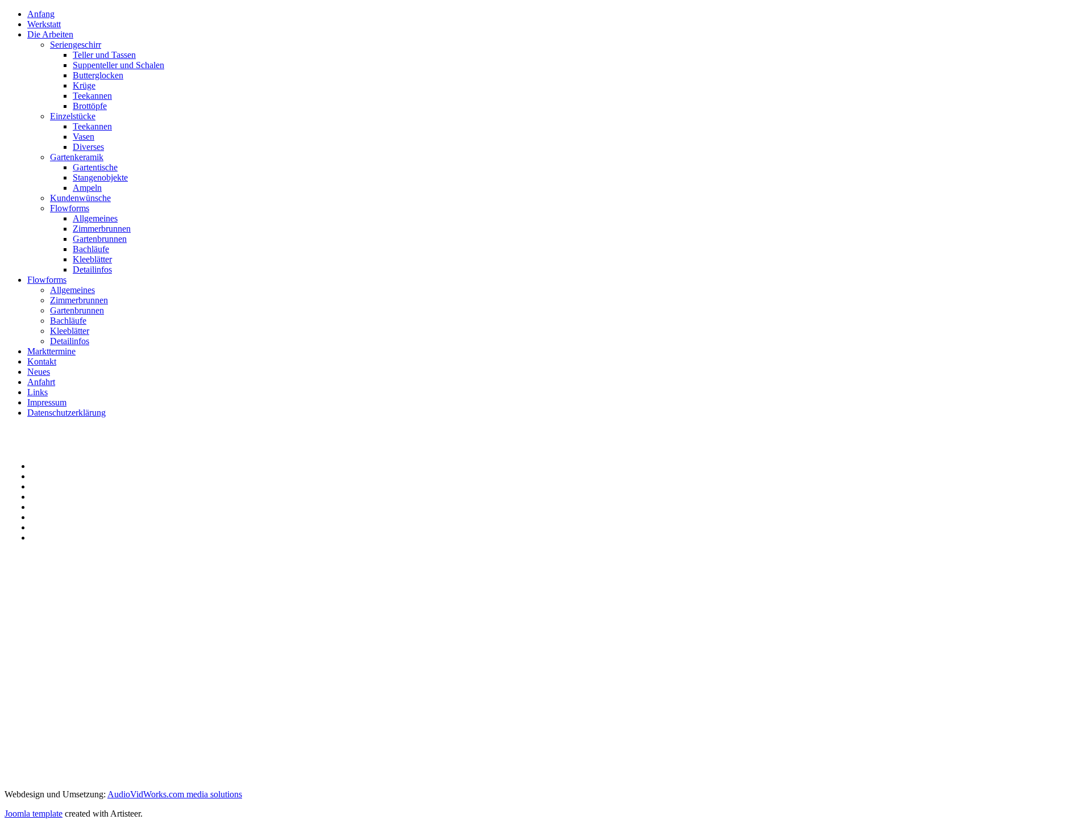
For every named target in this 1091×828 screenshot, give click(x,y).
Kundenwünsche (80, 198)
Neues (38, 372)
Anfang (41, 14)
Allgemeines (95, 218)
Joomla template (34, 813)
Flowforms (69, 208)
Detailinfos (92, 269)
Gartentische (95, 167)
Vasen (83, 136)
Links (37, 392)
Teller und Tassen (104, 55)
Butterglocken (98, 75)
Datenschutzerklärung (66, 412)
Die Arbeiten (50, 34)
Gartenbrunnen (100, 239)
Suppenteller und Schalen (118, 65)
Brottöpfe (90, 106)
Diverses (88, 147)
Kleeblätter (92, 259)
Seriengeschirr (75, 44)
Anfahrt (41, 382)
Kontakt (41, 361)
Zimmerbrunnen (102, 228)
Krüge (84, 85)
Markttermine (51, 351)
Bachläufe (91, 249)
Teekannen (92, 96)
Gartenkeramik (76, 157)
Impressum (46, 402)
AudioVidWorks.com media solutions (174, 794)
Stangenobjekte (100, 177)
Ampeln (87, 188)
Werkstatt (44, 24)
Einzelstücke (72, 116)
